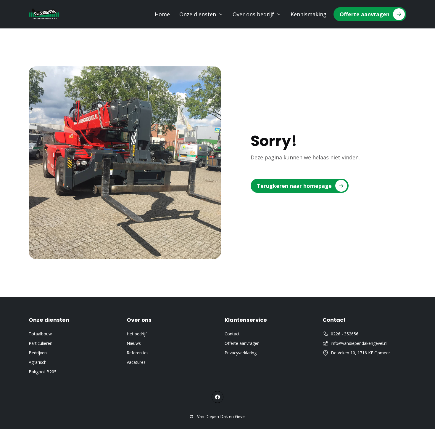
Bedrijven (38, 353)
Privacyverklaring (241, 353)
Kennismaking (308, 14)
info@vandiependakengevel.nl (359, 343)
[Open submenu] (220, 14)
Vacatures (136, 362)
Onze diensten (197, 14)
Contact (232, 334)
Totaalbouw (40, 334)
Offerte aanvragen (242, 343)
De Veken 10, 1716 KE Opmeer (360, 353)
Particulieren (40, 343)
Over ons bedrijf (253, 14)
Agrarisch (37, 362)
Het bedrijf (137, 334)
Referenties (138, 353)
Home (162, 14)
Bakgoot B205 (43, 371)
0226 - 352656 (344, 334)
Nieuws (134, 343)
